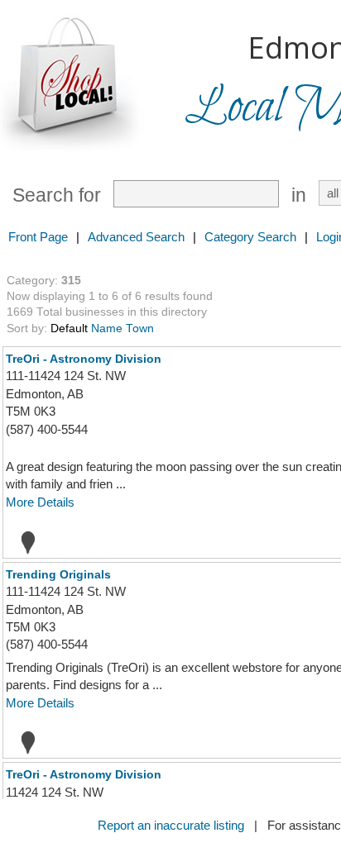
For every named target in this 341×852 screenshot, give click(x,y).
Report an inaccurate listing (171, 825)
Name (106, 328)
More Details (40, 502)
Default (69, 328)
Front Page (38, 237)
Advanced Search (136, 237)
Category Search (250, 237)
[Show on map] (23, 542)
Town (140, 328)
